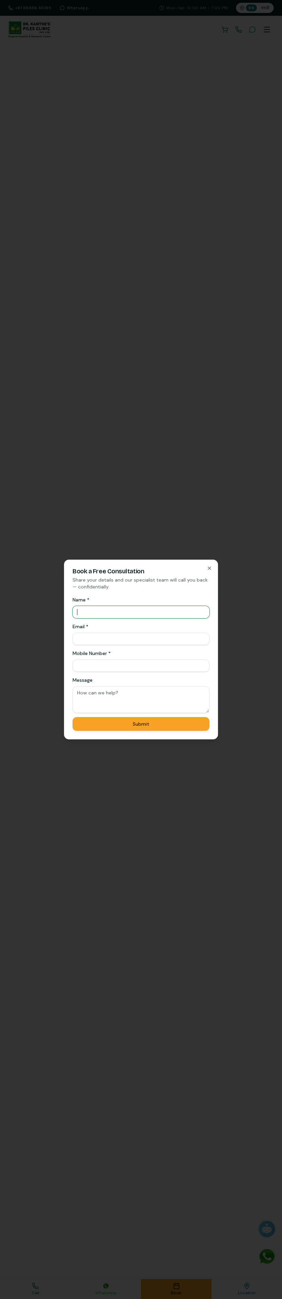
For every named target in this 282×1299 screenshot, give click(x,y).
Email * (80, 626)
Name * (81, 600)
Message (83, 680)
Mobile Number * (92, 653)
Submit (141, 724)
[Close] (209, 568)
